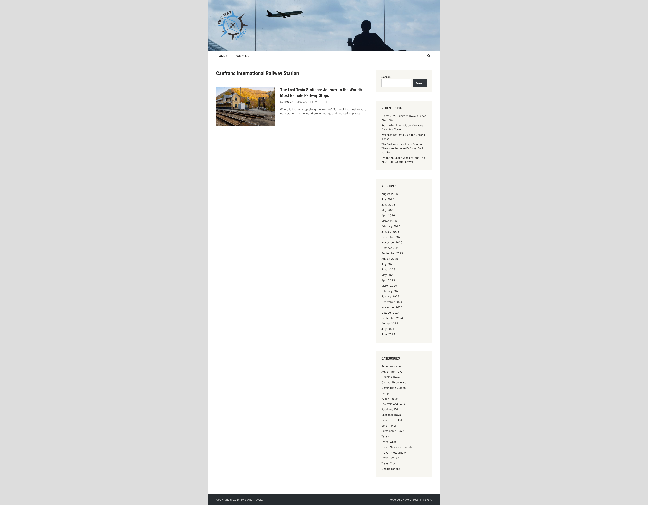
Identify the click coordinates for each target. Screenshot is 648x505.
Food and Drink (391, 409)
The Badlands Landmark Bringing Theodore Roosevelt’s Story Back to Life (402, 148)
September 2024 (392, 318)
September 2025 (392, 253)
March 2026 (389, 221)
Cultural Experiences (394, 382)
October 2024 (390, 312)
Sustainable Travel (393, 431)
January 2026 (390, 231)
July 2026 (387, 199)
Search (386, 77)
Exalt (428, 499)
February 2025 (390, 291)
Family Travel (389, 398)
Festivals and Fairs (393, 404)
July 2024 (387, 329)
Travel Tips (388, 463)
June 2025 (388, 269)
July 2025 (387, 264)
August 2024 (389, 323)
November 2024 (391, 307)
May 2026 (387, 210)
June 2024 (388, 334)
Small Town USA (391, 420)
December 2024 (391, 302)
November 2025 (391, 242)
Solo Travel (388, 425)
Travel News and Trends (396, 447)
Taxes (385, 436)
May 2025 (387, 275)
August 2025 (389, 258)
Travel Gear (388, 441)
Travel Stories (390, 458)
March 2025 (389, 285)
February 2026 (390, 226)
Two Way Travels (251, 499)
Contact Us (241, 56)
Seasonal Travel (391, 414)
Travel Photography (394, 452)
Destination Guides (393, 387)
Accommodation (391, 366)
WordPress (411, 499)
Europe (385, 393)
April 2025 (388, 280)
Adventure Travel (392, 371)
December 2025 (391, 237)
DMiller (288, 102)
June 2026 (388, 204)
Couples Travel (390, 377)
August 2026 (389, 194)
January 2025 (390, 296)
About (223, 56)
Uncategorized (390, 468)
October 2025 (390, 248)
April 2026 (388, 215)
